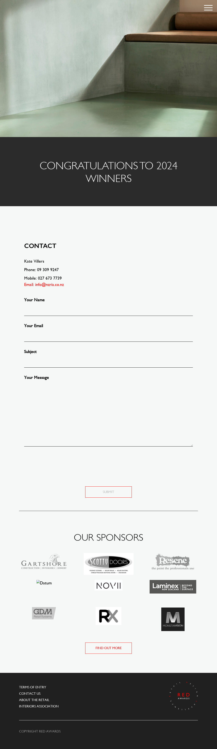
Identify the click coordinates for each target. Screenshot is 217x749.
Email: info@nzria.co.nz (44, 284)
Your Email (33, 325)
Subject (30, 351)
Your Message (36, 377)
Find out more (109, 648)
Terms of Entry (32, 687)
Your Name (34, 299)
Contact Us (29, 694)
